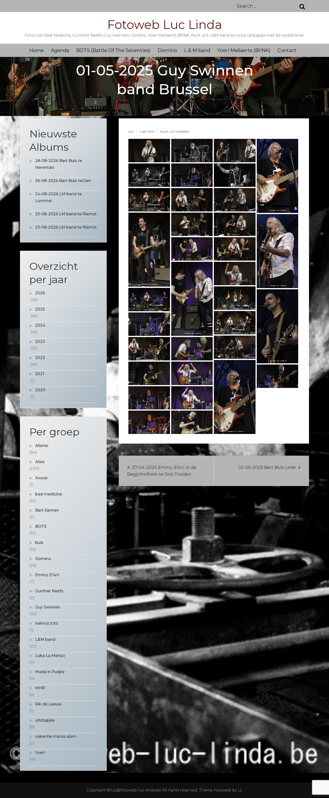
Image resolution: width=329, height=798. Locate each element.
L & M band (197, 50)
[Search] (299, 6)
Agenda (60, 50)
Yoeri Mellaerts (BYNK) (243, 50)
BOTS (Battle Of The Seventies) (113, 50)
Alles (164, 131)
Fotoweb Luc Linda (164, 24)
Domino (167, 50)
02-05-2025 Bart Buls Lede (267, 467)
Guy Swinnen (179, 131)
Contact (286, 50)
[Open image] (149, 150)
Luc (131, 131)
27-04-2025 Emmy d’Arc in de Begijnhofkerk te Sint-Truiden (162, 471)
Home (36, 50)
